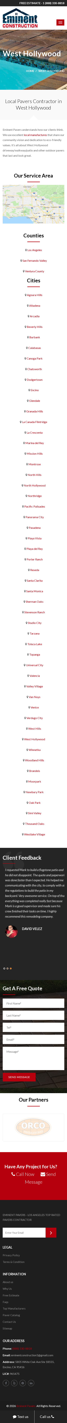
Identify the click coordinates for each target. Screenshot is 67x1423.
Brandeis (34, 770)
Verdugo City (34, 718)
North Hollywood (35, 485)
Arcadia (34, 316)
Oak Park (35, 802)
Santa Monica (34, 591)
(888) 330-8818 (22, 1348)
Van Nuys (34, 697)
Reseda (34, 570)
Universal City (34, 665)
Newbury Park (35, 792)
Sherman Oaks (34, 601)
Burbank (34, 337)
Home (30, 70)
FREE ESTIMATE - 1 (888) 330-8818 (41, 3)
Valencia (34, 675)
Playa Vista (34, 538)
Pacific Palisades (34, 506)
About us (8, 1282)
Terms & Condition (13, 1261)
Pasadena (35, 527)
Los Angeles (34, 250)
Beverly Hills (35, 326)
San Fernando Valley (35, 260)
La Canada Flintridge (34, 422)
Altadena (34, 305)
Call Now (24, 1174)
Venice (35, 707)
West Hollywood (34, 739)
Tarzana (34, 633)
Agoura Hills (34, 295)
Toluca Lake (34, 644)
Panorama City (35, 517)
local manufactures (35, 135)
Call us (45, 1416)
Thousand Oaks (34, 823)
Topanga (34, 654)
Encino (35, 390)
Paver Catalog (11, 1315)
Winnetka (35, 749)
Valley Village (34, 686)
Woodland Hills (34, 760)
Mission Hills (35, 453)
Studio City (34, 622)
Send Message (19, 1077)
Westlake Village (34, 834)
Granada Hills (34, 411)
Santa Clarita (35, 580)
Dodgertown (35, 379)
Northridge (35, 495)
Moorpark (34, 781)
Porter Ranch (35, 559)
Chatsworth (34, 369)
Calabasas (34, 347)
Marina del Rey (34, 443)
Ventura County (34, 271)
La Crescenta (35, 432)
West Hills (34, 728)
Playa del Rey (34, 548)
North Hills (34, 474)
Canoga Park (35, 358)
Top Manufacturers (14, 1308)
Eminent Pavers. (26, 1406)
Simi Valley (34, 813)
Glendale (34, 400)
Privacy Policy (11, 1255)
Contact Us (9, 1321)
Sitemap (7, 1328)
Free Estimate (11, 1295)
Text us (22, 1416)
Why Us (7, 1288)
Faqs (5, 1302)
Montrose (34, 464)
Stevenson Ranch (34, 612)
